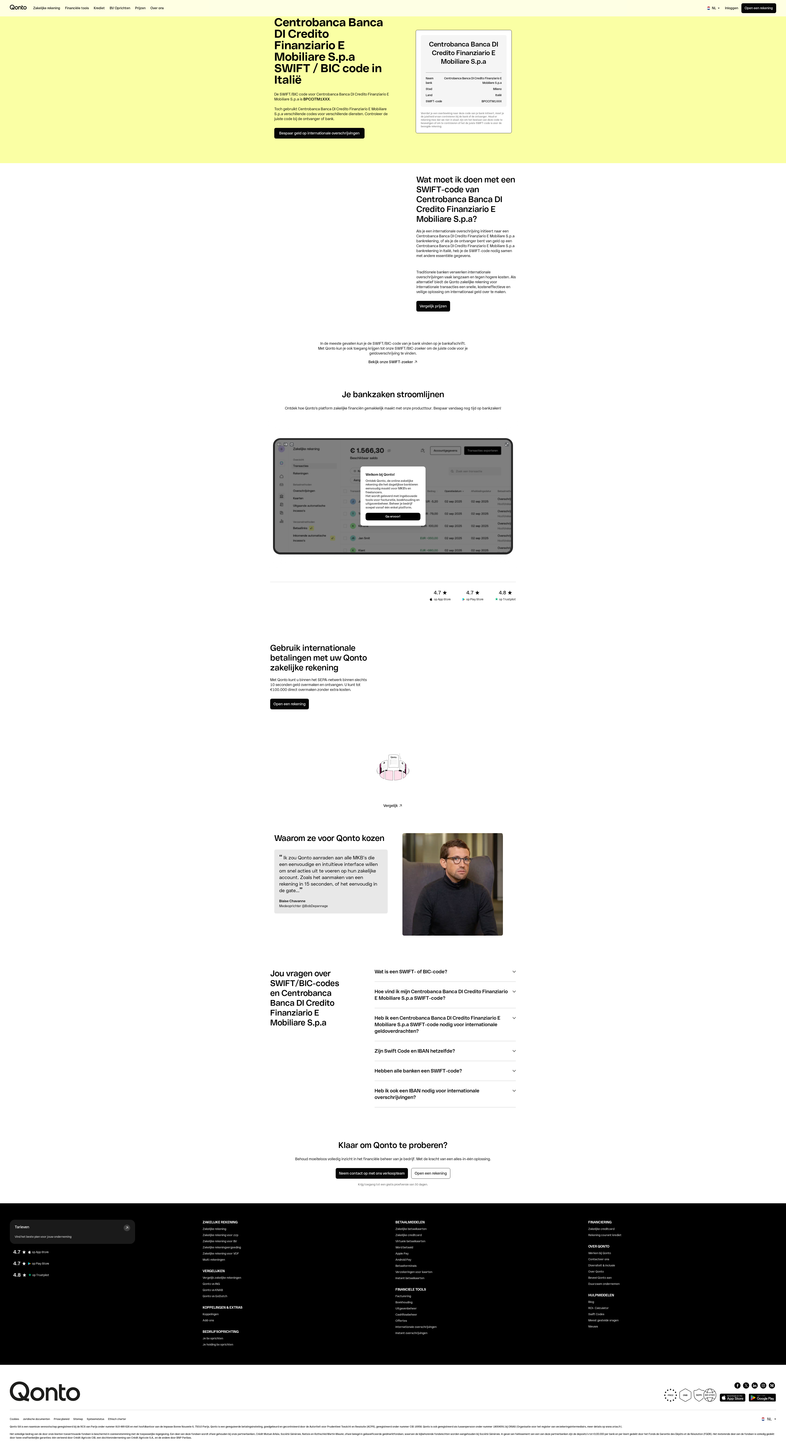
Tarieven (22, 1227)
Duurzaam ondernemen (604, 1283)
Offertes (401, 1320)
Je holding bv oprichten (218, 1344)
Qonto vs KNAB (213, 1290)
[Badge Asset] (737, 1385)
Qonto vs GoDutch (215, 1296)
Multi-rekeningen (214, 1259)
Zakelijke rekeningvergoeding (222, 1247)
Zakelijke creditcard (408, 1235)
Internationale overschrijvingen (416, 1327)
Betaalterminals (406, 1265)
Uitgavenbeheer (406, 1308)
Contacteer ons (598, 1259)
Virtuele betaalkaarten (410, 1241)
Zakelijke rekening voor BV (220, 1241)
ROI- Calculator (598, 1308)
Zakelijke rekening (214, 1229)
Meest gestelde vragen (603, 1320)
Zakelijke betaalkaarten (411, 1229)
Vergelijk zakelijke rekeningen (222, 1277)
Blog (591, 1302)
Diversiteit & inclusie (601, 1265)
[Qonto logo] (18, 7)
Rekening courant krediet (604, 1235)
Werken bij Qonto (599, 1253)
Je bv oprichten (213, 1338)
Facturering (403, 1296)
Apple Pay (402, 1253)
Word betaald (404, 1247)
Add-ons (208, 1320)
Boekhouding (403, 1302)
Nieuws (593, 1326)
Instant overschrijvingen (411, 1333)
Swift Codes (596, 1314)
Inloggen (731, 8)
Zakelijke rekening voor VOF (221, 1253)
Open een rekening (759, 8)
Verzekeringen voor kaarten (413, 1272)
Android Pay (403, 1259)
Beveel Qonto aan (600, 1277)
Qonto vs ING (211, 1283)
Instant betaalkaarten (409, 1278)
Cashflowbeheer (406, 1314)
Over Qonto (596, 1271)
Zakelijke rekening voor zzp (220, 1235)
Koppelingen (211, 1314)
